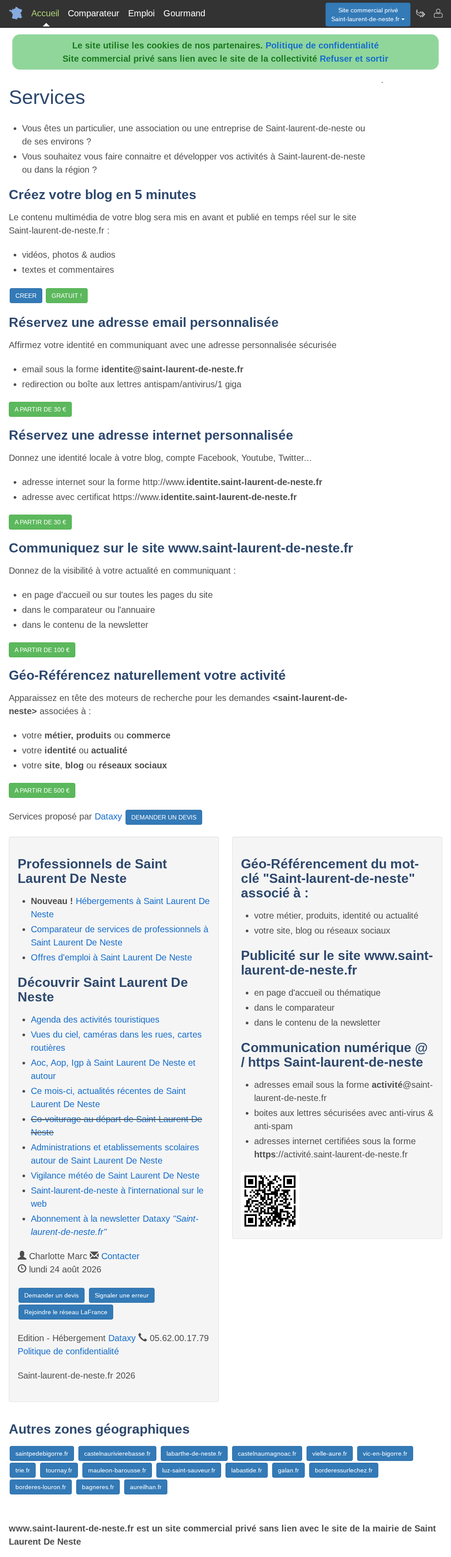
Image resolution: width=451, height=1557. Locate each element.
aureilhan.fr (146, 1486)
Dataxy (108, 817)
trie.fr (22, 1470)
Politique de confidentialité (322, 45)
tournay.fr (59, 1470)
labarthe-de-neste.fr (194, 1453)
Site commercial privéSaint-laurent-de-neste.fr (366, 14)
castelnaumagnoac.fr (267, 1453)
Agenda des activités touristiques (95, 1019)
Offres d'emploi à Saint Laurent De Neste (111, 957)
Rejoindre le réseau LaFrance (65, 1312)
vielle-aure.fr (329, 1453)
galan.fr (288, 1470)
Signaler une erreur (122, 1295)
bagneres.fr (98, 1486)
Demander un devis (51, 1295)
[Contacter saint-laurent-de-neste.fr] (438, 13)
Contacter (120, 1256)
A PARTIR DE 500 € (42, 790)
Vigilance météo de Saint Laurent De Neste (115, 1175)
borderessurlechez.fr (344, 1470)
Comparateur (93, 13)
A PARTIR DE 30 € (40, 409)
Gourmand (184, 13)
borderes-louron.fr (40, 1486)
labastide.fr (246, 1470)
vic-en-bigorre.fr (385, 1453)
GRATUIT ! (67, 295)
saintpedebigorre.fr (41, 1453)
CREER (26, 295)
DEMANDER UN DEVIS (163, 817)
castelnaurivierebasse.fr (117, 1453)
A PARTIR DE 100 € (42, 649)
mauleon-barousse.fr (117, 1470)
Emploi (141, 13)
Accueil (45, 13)
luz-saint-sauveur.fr (188, 1470)
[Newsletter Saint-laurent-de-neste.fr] (420, 13)
